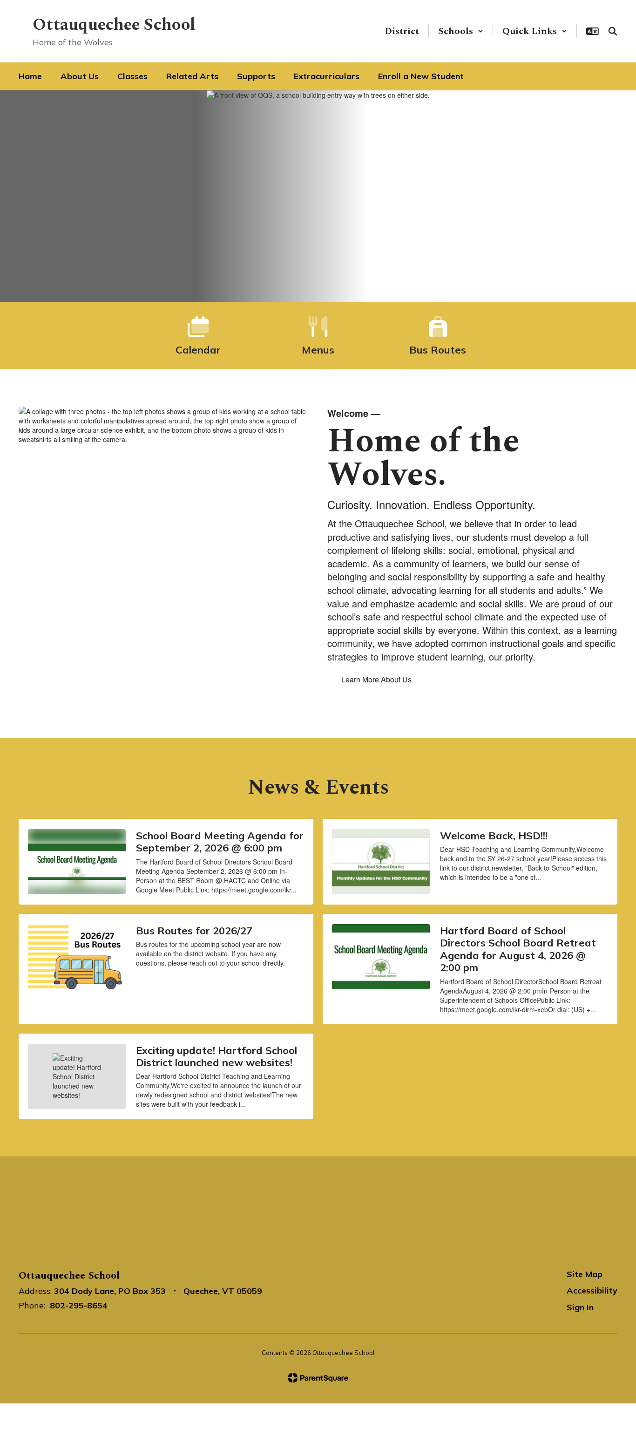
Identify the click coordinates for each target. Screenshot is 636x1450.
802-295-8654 (79, 1305)
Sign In (580, 1307)
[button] (460, 31)
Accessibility (592, 1290)
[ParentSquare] (318, 1378)
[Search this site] (612, 31)
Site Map (584, 1274)
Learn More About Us (376, 679)
